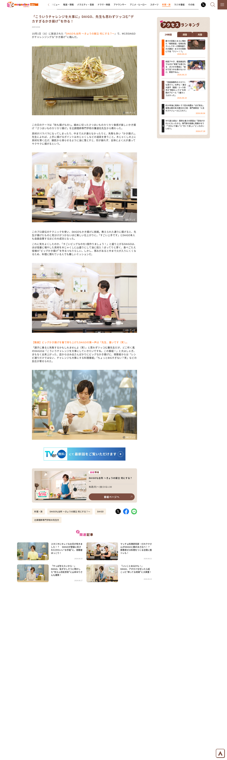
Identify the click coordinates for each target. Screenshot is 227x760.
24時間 (168, 34)
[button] (51, 5)
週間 (185, 34)
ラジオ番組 (179, 4)
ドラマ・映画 (103, 4)
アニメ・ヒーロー (138, 4)
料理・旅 (166, 4)
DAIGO (100, 511)
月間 (200, 34)
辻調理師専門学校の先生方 (46, 519)
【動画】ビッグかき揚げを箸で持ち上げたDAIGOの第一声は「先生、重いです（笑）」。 (80, 342)
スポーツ (154, 4)
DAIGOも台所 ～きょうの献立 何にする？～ (90, 33)
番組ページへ (112, 497)
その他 (191, 4)
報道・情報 (68, 4)
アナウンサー (120, 4)
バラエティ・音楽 (85, 4)
